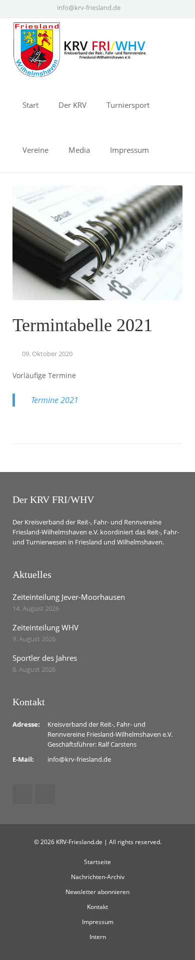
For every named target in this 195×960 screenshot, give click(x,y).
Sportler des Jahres (44, 658)
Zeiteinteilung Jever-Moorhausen (68, 597)
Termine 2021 (54, 400)
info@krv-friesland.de (88, 7)
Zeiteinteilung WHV (45, 627)
